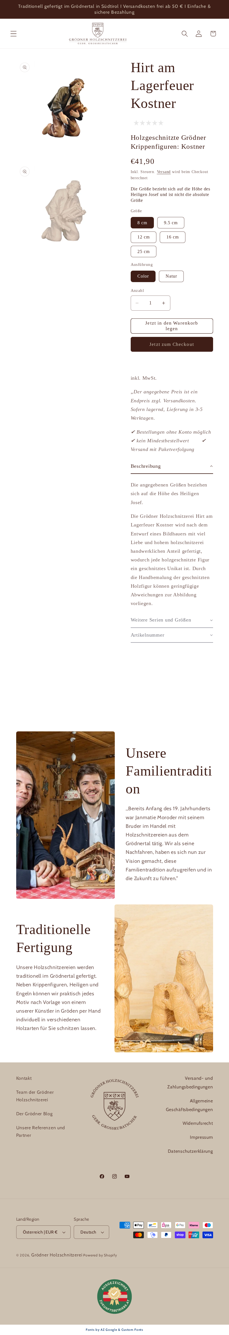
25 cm (143, 251)
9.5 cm (171, 222)
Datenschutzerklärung (190, 1151)
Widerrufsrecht (198, 1123)
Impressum (201, 1137)
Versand (164, 172)
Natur (171, 276)
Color (143, 276)
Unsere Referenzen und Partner (40, 1131)
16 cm (172, 237)
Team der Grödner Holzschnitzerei (35, 1096)
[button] (13, 34)
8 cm (142, 222)
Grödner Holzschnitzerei (56, 1255)
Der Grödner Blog (34, 1113)
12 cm (143, 237)
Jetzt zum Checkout (171, 344)
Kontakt (24, 1078)
